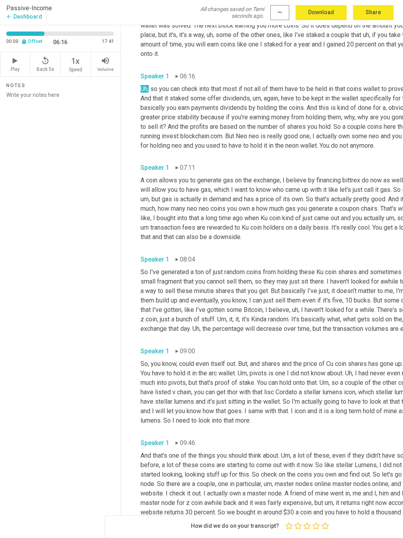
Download (321, 12)
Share (373, 12)
